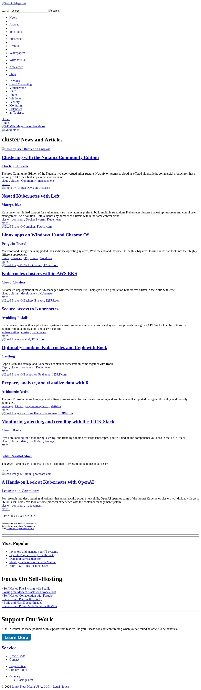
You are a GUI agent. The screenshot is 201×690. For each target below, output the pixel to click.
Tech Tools (16, 31)
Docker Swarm (35, 219)
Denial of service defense (25, 558)
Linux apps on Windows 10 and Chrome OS (46, 234)
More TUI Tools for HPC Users (29, 565)
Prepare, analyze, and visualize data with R (45, 382)
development (29, 293)
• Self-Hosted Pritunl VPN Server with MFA (29, 606)
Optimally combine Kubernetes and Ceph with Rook (54, 347)
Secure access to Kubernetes (30, 308)
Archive (14, 45)
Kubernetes (54, 219)
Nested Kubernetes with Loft (30, 196)
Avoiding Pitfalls (15, 317)
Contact (14, 659)
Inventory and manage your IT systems (33, 551)
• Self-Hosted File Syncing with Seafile (26, 588)
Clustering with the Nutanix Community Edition (50, 157)
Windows (15, 98)
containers (27, 367)
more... (6, 184)
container (17, 219)
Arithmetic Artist (15, 391)
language (7, 406)
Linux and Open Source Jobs (20, 528)
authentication (10, 332)
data (23, 441)
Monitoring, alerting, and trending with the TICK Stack (58, 421)
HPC (12, 91)
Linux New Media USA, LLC (31, 686)
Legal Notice (17, 666)
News (13, 17)
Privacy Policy (18, 669)
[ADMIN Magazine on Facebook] (23, 126)
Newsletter (16, 67)
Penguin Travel (14, 244)
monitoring (35, 441)
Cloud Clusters (14, 282)
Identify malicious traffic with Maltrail (32, 562)
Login (5, 122)
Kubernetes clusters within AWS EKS (39, 273)
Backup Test (25, 680)
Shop (12, 74)
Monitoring (16, 105)
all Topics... (16, 112)
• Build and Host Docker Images (22, 602)
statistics (56, 406)
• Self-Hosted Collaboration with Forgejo (27, 595)
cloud (5, 180)
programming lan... (36, 406)
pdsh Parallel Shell (17, 456)
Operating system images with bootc (31, 555)
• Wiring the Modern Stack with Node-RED (29, 592)
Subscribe (15, 38)
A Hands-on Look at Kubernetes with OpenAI (48, 482)
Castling (8, 356)
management (46, 180)
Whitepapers (17, 53)
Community (28, 180)
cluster (6, 119)
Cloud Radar (12, 430)
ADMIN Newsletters (26, 523)
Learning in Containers (20, 491)
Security (14, 102)
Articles (14, 24)
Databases (15, 109)
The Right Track (15, 166)
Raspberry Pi (19, 258)
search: (6, 10)
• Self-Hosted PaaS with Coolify (22, 599)
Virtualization (17, 87)
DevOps (14, 80)
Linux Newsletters (26, 526)
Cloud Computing (20, 84)
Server (34, 258)
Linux (13, 95)
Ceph (5, 367)
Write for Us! (17, 60)
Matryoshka (11, 205)
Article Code (17, 656)
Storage (49, 441)
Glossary (14, 676)
